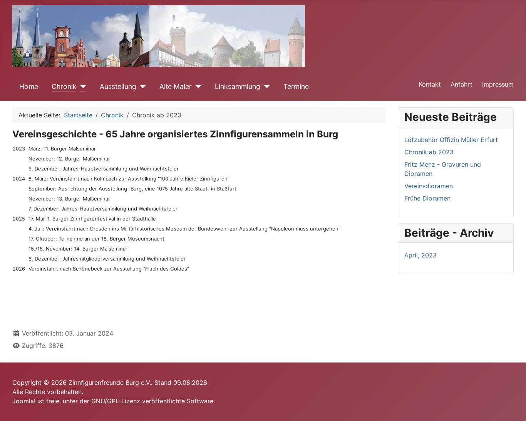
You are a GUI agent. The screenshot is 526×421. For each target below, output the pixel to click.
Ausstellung (118, 86)
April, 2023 (420, 255)
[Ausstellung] (141, 87)
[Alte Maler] (196, 87)
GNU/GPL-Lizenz (115, 401)
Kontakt (430, 84)
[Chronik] (81, 87)
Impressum (498, 84)
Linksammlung (237, 86)
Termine (296, 86)
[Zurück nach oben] (512, 407)
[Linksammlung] (265, 87)
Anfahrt (461, 84)
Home (28, 86)
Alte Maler (175, 86)
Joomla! (23, 401)
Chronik (64, 86)
